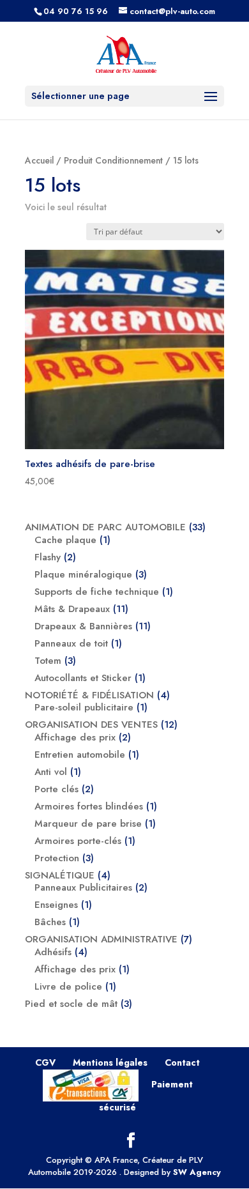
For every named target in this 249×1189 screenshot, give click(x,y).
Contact (182, 1062)
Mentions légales (110, 1062)
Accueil (39, 160)
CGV (45, 1062)
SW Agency (197, 1172)
